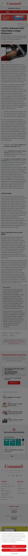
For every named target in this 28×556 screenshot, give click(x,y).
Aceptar (14, 546)
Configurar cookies (14, 553)
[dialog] (14, 543)
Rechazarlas (14, 550)
